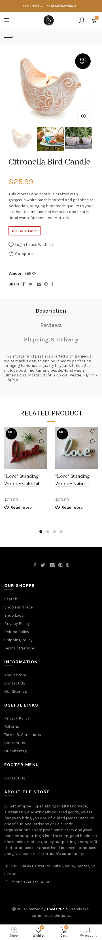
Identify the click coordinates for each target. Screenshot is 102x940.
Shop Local (14, 615)
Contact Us (14, 683)
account (82, 20)
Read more (21, 507)
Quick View (42, 451)
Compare (24, 253)
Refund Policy (16, 631)
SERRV (30, 273)
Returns (11, 726)
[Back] (8, 36)
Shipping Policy (18, 640)
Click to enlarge (83, 116)
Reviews (51, 325)
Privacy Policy (17, 623)
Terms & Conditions (22, 734)
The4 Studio (57, 909)
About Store (15, 675)
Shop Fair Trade (18, 607)
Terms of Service (19, 648)
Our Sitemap (15, 691)
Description (51, 310)
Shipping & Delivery (51, 339)
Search (10, 599)
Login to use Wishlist (33, 244)
